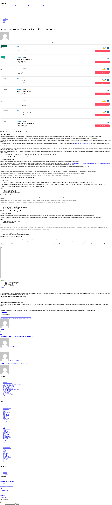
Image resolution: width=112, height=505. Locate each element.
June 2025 (5, 472)
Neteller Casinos (6, 439)
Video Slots (5, 459)
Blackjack (4, 410)
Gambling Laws (6, 422)
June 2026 (5, 469)
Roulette (4, 449)
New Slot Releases (6, 440)
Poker (4, 444)
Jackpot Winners (6, 433)
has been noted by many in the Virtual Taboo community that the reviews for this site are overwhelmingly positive (89, 163)
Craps (4, 417)
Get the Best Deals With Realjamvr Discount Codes (10, 350)
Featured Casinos (6, 421)
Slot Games (5, 454)
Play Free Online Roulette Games (9, 394)
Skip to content (3, 0)
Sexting (4, 20)
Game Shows (5, 425)
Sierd (12, 40)
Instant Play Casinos (6, 432)
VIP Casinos (5, 460)
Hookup (4, 430)
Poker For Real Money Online (8, 385)
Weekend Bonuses (6, 462)
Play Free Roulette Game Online (9, 397)
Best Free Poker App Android (8, 386)
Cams (4, 21)
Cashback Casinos (6, 412)
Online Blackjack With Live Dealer (9, 378)
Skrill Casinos (5, 453)
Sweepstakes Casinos (7, 457)
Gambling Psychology (7, 424)
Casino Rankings (6, 414)
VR (3, 23)
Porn (4, 22)
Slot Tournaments (6, 456)
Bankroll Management (7, 408)
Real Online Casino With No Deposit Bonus (11, 389)
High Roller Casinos (6, 429)
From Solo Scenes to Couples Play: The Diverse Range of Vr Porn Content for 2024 (16, 336)
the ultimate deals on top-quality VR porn (82, 143)
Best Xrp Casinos (6, 392)
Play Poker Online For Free (8, 393)
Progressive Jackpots (6, 447)
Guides (4, 428)
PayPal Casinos (5, 442)
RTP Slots (4, 450)
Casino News (5, 413)
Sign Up (2, 287)
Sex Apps (4, 451)
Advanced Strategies (6, 403)
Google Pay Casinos (6, 427)
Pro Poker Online (6, 395)
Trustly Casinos (5, 458)
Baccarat (4, 407)
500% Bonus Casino (6, 391)
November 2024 (6, 474)
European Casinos (6, 420)
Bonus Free (5, 382)
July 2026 (4, 468)
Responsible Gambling (7, 448)
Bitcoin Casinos (6, 409)
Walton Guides (3, 7)
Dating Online (5, 419)
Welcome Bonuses (6, 463)
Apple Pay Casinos (6, 405)
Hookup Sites (5, 18)
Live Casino (5, 435)
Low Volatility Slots (6, 436)
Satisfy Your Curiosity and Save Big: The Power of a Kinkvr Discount (14, 363)
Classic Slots (5, 416)
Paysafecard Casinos (6, 443)
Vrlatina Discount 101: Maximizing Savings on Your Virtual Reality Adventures (16, 317)
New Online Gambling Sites (8, 388)
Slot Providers (5, 455)
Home (4, 16)
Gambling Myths (6, 423)
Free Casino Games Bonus (8, 390)
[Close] (1, 502)
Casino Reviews (6, 415)
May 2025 (5, 473)
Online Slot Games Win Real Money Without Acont (12, 384)
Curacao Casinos (6, 418)
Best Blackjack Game (7, 381)
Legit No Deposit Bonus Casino (8, 398)
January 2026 (5, 471)
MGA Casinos (5, 438)
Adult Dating (5, 19)
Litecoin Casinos (6, 434)
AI (3, 24)
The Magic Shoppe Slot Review (8, 379)
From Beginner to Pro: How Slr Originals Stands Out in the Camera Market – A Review (16, 318)
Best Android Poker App (7, 387)
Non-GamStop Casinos (7, 441)
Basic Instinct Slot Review (7, 383)
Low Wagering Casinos (7, 437)
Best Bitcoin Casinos (6, 396)
